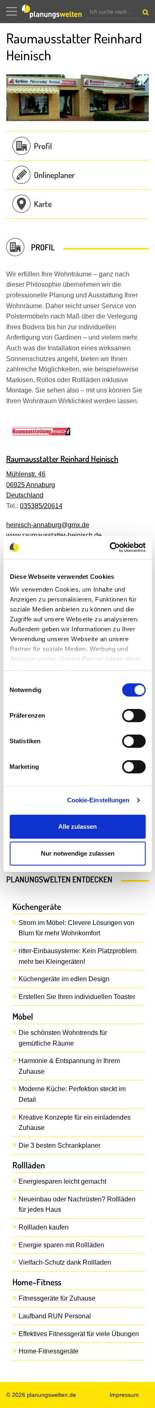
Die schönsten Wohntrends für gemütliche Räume (63, 1038)
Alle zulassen (77, 826)
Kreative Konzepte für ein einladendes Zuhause (75, 1123)
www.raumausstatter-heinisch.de (54, 535)
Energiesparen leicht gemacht (62, 1181)
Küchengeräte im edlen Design (64, 978)
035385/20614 (41, 505)
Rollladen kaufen (44, 1227)
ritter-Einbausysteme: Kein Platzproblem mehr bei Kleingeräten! (77, 956)
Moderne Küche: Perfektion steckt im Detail (72, 1094)
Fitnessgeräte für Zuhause (57, 1298)
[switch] (133, 715)
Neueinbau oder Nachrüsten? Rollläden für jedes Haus (77, 1204)
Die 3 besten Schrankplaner (59, 1145)
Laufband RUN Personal (55, 1316)
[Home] (54, 11)
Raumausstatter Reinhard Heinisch (62, 458)
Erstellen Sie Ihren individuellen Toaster (77, 996)
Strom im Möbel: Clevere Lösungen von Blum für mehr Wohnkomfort (76, 928)
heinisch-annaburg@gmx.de (47, 524)
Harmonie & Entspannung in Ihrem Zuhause (69, 1066)
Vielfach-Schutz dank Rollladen (65, 1262)
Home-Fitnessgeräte (49, 1351)
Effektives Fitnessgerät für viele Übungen (79, 1333)
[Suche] (145, 14)
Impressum (124, 1394)
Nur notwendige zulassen (77, 853)
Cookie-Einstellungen (98, 800)
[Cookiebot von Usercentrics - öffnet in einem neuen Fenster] (110, 547)
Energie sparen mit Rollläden (61, 1245)
